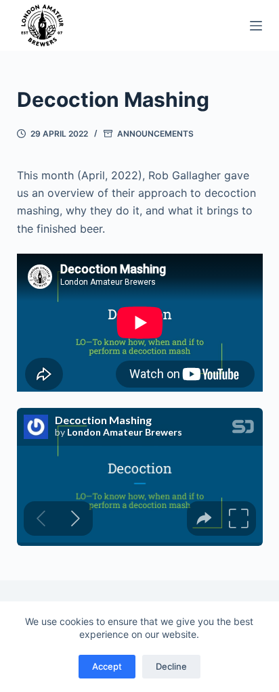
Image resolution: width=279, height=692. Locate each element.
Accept (107, 666)
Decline (171, 666)
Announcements (155, 134)
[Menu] (256, 26)
